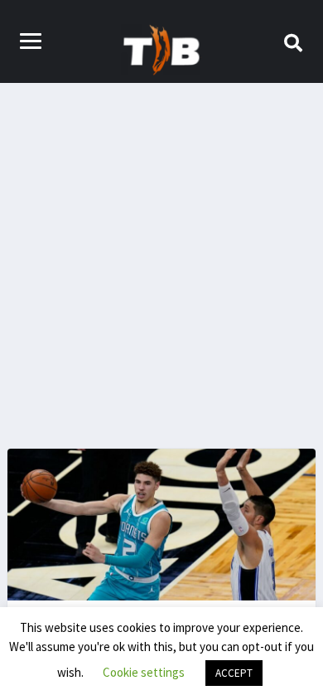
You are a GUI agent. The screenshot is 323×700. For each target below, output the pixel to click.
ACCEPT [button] (234, 673)
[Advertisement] (161, 253)
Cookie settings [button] (144, 672)
